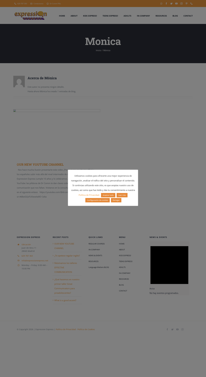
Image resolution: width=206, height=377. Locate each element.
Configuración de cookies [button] (97, 200)
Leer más (122, 195)
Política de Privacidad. (89, 195)
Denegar (116, 200)
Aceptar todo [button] (108, 195)
